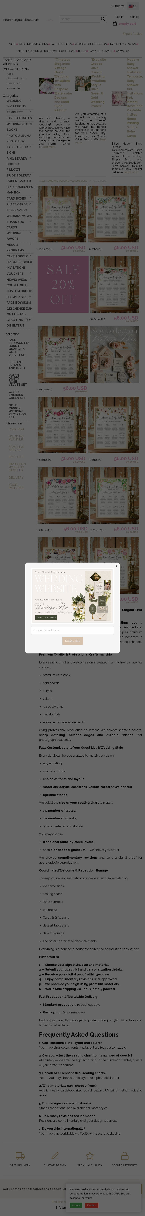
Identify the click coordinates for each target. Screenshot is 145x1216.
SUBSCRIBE (72, 640)
